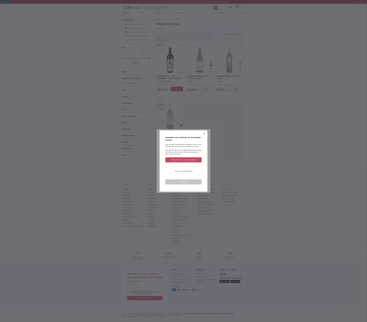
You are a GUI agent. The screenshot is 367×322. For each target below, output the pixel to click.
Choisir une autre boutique (183, 171)
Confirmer (183, 182)
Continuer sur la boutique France (183, 160)
